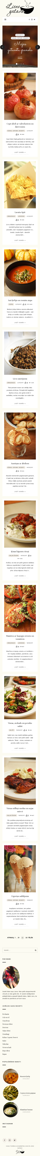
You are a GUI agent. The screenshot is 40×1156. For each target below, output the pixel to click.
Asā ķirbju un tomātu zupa (20, 300)
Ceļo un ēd (5, 1017)
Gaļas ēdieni (13, 555)
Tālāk (30, 937)
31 (18, 937)
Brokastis (20, 35)
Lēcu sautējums (20, 379)
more (24, 998)
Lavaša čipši (20, 212)
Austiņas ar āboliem (20, 463)
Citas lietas (6, 1021)
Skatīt (20, 57)
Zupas (11, 304)
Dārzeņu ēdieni (7, 1024)
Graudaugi (11, 216)
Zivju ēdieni (6, 1051)
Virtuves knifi (6, 1047)
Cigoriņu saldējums (20, 896)
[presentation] (2, 47)
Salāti (11, 730)
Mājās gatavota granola (20, 47)
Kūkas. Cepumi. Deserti (20, 38)
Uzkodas (21, 216)
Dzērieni (5, 1027)
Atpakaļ (10, 937)
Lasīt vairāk (19, 152)
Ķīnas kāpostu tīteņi (20, 551)
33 (26, 937)
